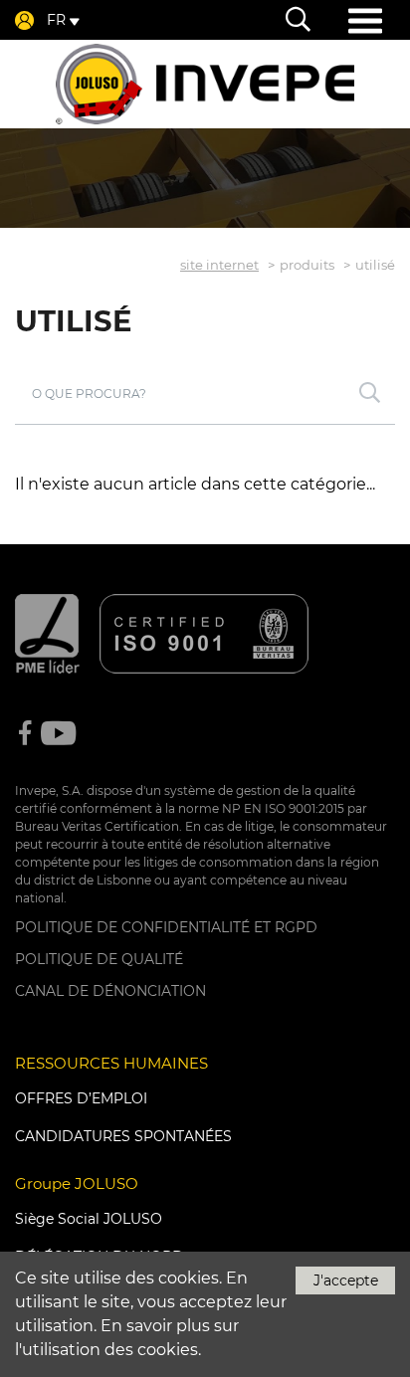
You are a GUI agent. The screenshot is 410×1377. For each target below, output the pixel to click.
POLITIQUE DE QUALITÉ (99, 959)
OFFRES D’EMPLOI (81, 1098)
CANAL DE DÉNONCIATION (110, 991)
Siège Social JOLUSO (88, 1219)
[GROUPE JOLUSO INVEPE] (205, 84)
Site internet (219, 265)
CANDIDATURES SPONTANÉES (123, 1136)
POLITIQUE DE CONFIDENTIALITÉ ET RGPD (166, 927)
